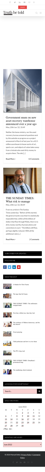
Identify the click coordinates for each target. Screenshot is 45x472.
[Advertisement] (22, 39)
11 (34, 416)
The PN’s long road (19, 351)
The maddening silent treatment (22, 370)
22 (17, 422)
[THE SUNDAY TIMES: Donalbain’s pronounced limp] (7, 363)
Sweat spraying (17, 332)
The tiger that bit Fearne (20, 294)
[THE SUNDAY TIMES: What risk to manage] (22, 180)
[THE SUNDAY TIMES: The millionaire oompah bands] (7, 306)
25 (34, 422)
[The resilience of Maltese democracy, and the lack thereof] (7, 325)
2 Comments (34, 239)
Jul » (10, 429)
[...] (24, 153)
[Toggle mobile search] (36, 13)
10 (28, 416)
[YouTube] (19, 267)
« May (5, 429)
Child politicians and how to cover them (25, 341)
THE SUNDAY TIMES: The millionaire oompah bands (25, 304)
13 (6, 419)
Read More (10, 159)
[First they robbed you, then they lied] (7, 315)
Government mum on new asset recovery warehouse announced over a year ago (21, 120)
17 (28, 419)
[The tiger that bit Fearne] (7, 296)
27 (6, 426)
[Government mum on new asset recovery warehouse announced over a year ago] (22, 91)
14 (11, 419)
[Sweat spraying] (7, 334)
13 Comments (33, 159)
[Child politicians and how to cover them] (7, 344)
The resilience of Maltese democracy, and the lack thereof (26, 323)
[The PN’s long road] (7, 353)
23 (22, 422)
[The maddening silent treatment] (7, 372)
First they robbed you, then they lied (24, 313)
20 (6, 422)
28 (11, 426)
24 (28, 422)
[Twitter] (9, 267)
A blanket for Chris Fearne (21, 284)
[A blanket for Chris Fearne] (7, 287)
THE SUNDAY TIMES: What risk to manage (20, 199)
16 (22, 419)
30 (22, 426)
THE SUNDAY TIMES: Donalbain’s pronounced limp (24, 361)
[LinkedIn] (14, 267)
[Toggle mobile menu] (41, 13)
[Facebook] (5, 267)
